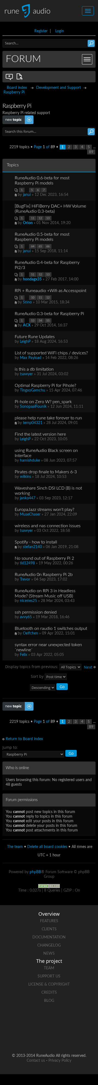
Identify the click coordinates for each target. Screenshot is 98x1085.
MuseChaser (30, 514)
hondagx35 (32, 279)
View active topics (20, 76)
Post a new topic (16, 117)
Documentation (49, 937)
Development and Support (58, 88)
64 (32, 246)
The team (15, 847)
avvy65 (26, 617)
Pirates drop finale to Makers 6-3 (46, 472)
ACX (26, 325)
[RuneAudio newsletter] (69, 1038)
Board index (17, 88)
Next (88, 667)
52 (40, 274)
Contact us (36, 1061)
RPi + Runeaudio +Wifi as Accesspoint (50, 291)
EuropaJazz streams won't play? (44, 509)
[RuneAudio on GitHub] (18, 1019)
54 (40, 320)
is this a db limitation (34, 369)
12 (40, 218)
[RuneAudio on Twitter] (59, 1019)
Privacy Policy (59, 1061)
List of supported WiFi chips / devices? (51, 353)
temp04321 (32, 423)
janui (27, 195)
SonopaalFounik (33, 407)
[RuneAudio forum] (28, 1038)
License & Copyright (49, 984)
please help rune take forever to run (48, 418)
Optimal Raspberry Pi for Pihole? (45, 385)
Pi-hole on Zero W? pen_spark (43, 402)
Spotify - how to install (36, 542)
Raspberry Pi (14, 92)
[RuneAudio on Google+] (80, 1019)
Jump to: (10, 747)
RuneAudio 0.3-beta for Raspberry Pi (49, 314)
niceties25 (28, 601)
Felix (23, 655)
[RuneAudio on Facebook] (38, 1019)
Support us (49, 976)
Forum (23, 59)
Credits (49, 993)
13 (48, 218)
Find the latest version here (40, 434)
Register (41, 31)
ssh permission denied (36, 612)
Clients (49, 929)
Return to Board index (24, 739)
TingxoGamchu (32, 390)
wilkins (25, 477)
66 (48, 246)
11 (32, 218)
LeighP (25, 342)
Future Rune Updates (35, 337)
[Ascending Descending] (49, 687)
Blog (49, 1001)
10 (32, 297)
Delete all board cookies (47, 847)
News (49, 954)
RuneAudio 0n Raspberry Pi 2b (44, 574)
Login (59, 31)
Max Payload (30, 358)
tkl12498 (27, 563)
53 (48, 274)
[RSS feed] (49, 1038)
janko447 (27, 498)
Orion (28, 223)
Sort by (38, 676)
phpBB (35, 872)
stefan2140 (32, 547)
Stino (27, 302)
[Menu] (87, 59)
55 (48, 320)
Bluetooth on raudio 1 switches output (51, 628)
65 (40, 246)
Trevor (25, 579)
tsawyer (26, 374)
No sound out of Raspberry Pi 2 (44, 558)
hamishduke (30, 460)
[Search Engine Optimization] (49, 886)
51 (32, 274)
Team (49, 968)
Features (49, 921)
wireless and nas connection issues (48, 526)
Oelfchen (30, 633)
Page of (44, 147)
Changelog (49, 945)
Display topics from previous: (32, 666)
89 (91, 152)
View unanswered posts (9, 76)
